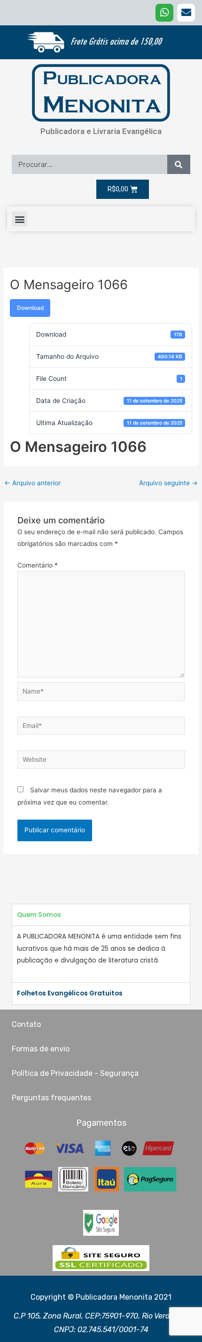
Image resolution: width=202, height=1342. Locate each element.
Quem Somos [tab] (39, 914)
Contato (26, 1024)
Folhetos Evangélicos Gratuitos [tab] (70, 993)
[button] (19, 219)
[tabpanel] (101, 953)
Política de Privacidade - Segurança (75, 1073)
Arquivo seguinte (168, 483)
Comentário (37, 565)
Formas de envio (41, 1048)
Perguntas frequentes (51, 1097)
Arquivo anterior (32, 483)
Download (30, 307)
